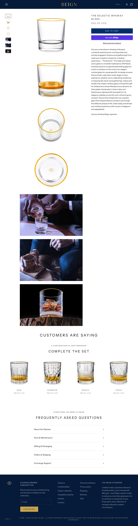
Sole (19, 390)
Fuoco (119, 390)
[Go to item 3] (8, 28)
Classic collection (65, 491)
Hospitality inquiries (66, 495)
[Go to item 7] (8, 51)
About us (61, 483)
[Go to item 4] (8, 34)
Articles (61, 499)
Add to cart (112, 31)
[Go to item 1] (8, 16)
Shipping (83, 491)
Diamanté (52, 390)
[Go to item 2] (8, 22)
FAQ (82, 499)
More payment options (112, 43)
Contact (61, 502)
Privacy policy (85, 487)
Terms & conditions (87, 483)
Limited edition (64, 487)
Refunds (83, 495)
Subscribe (29, 509)
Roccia (85, 390)
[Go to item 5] (8, 39)
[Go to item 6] (8, 45)
